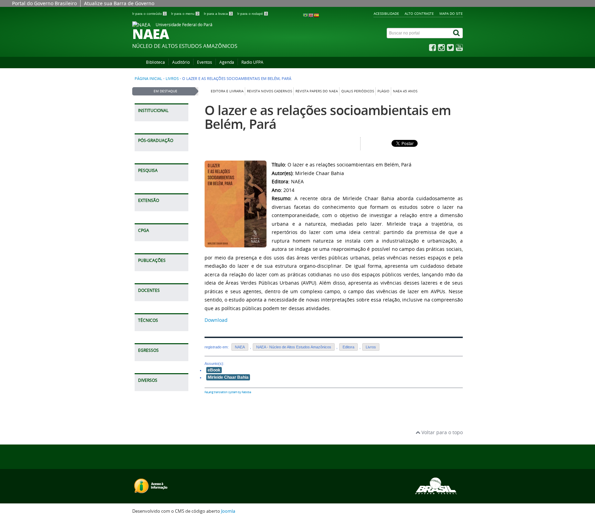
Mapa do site (451, 13)
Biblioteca (155, 62)
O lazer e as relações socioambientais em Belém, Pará (328, 117)
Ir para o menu (185, 14)
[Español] (316, 15)
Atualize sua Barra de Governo (119, 3)
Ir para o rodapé (252, 14)
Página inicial (148, 78)
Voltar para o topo (441, 432)
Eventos (204, 62)
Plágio (383, 91)
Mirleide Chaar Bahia (228, 377)
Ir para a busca (218, 14)
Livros (172, 78)
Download (216, 320)
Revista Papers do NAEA (316, 91)
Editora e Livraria (227, 91)
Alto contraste (419, 13)
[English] (311, 15)
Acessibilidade (386, 13)
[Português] (305, 15)
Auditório (181, 62)
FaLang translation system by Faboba (228, 392)
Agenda (226, 62)
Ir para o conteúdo (149, 14)
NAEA (240, 347)
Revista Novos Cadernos (269, 91)
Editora (348, 347)
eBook (214, 370)
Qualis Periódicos (357, 91)
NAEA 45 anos (405, 91)
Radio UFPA (252, 62)
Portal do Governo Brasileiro (44, 3)
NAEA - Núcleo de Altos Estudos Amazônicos (293, 347)
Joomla (228, 511)
